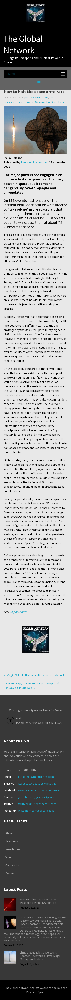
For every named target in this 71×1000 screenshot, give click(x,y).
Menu (11, 74)
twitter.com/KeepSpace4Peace (37, 804)
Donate (10, 873)
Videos (9, 857)
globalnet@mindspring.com (29, 777)
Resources (11, 841)
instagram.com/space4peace (36, 811)
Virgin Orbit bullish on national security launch (34, 675)
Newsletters (12, 849)
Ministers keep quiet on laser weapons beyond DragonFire (38, 901)
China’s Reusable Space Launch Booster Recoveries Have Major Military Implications (40, 956)
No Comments (32, 97)
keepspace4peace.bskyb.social (37, 783)
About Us (11, 833)
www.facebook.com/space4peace (38, 790)
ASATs (45, 97)
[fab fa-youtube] (39, 82)
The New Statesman (34, 162)
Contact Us (12, 865)
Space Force (57, 102)
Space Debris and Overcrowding (33, 102)
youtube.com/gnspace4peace (36, 797)
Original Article (18, 612)
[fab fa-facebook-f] (32, 82)
